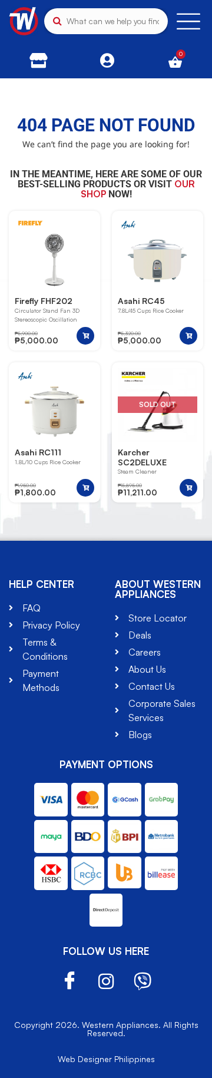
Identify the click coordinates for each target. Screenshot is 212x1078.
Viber (142, 981)
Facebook (69, 981)
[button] (85, 336)
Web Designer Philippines (106, 1059)
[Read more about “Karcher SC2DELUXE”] (188, 488)
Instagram (106, 981)
